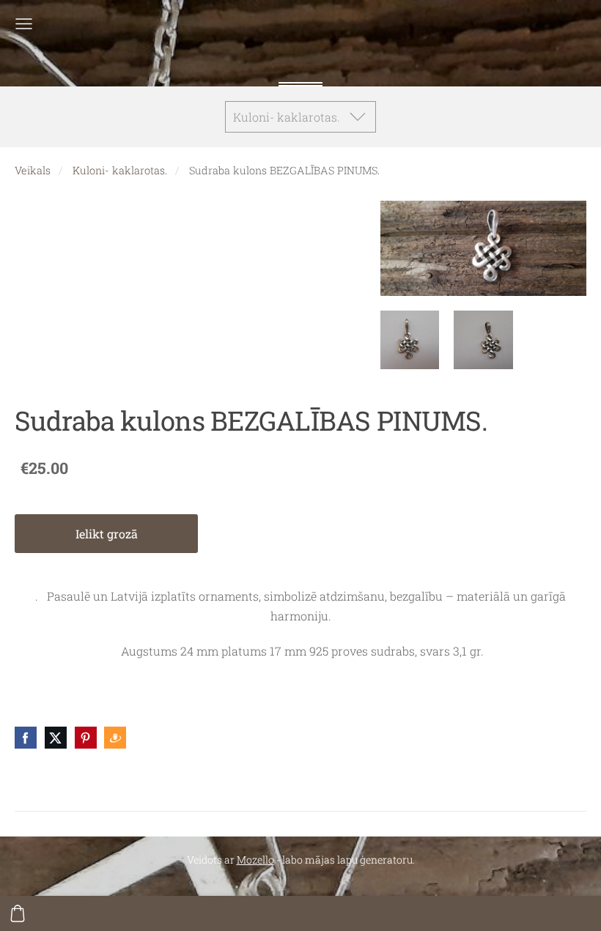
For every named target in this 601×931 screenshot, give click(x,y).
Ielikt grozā (106, 533)
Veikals (33, 170)
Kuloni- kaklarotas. (120, 170)
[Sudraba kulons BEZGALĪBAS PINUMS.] (409, 340)
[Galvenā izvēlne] (24, 24)
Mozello (255, 860)
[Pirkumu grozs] (17, 913)
